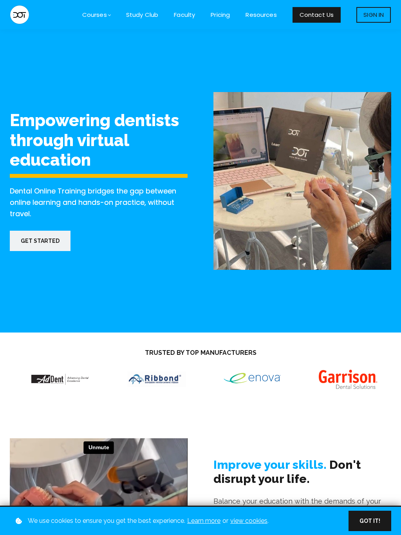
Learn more (203, 520)
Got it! (369, 521)
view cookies (248, 520)
